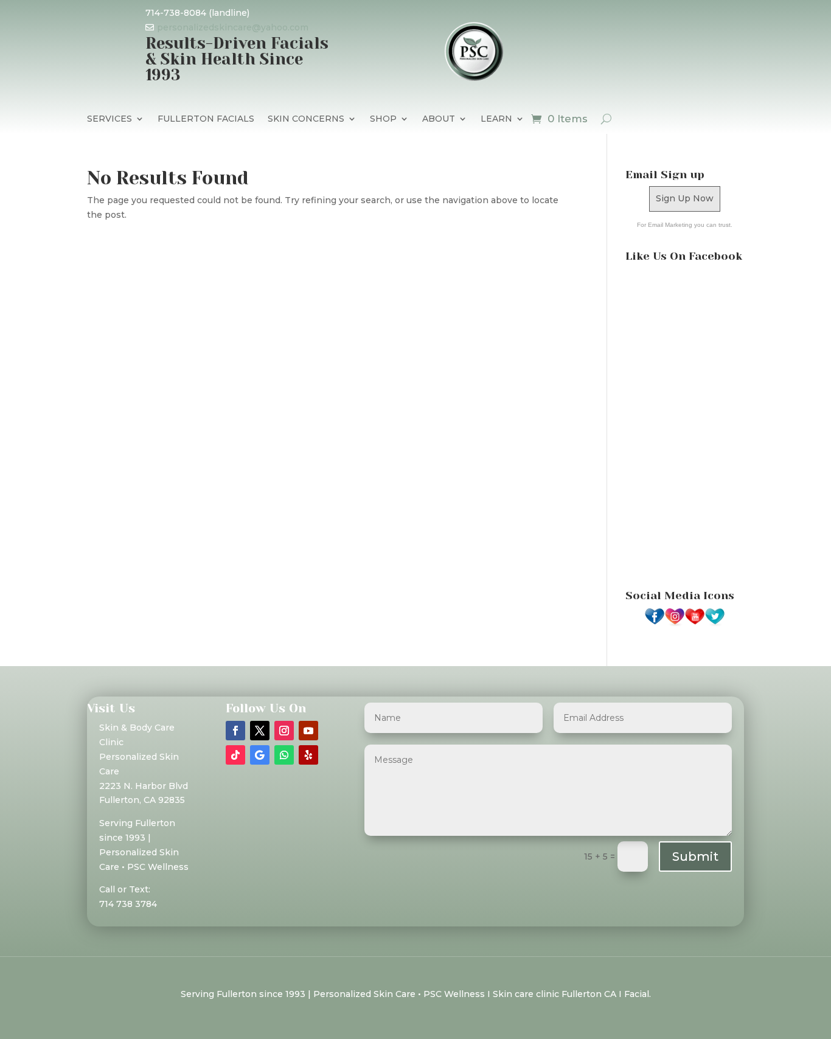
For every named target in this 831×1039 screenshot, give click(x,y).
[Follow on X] (259, 730)
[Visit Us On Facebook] (654, 623)
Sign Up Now (685, 198)
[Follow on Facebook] (235, 730)
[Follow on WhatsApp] (284, 755)
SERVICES (109, 119)
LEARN (496, 119)
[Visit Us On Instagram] (674, 623)
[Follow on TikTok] (235, 755)
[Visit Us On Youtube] (694, 623)
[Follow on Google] (259, 755)
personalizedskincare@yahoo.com (232, 27)
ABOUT (438, 119)
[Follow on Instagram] (284, 730)
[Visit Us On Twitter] (714, 623)
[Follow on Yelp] (308, 755)
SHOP (383, 119)
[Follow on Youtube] (308, 730)
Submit (695, 856)
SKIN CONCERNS (306, 119)
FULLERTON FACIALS (206, 119)
